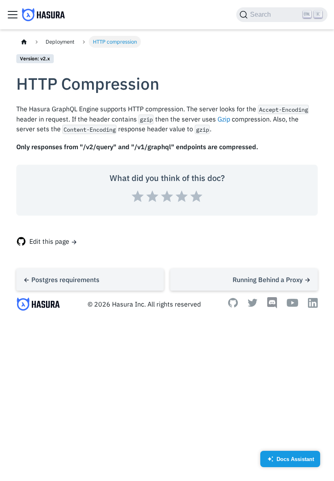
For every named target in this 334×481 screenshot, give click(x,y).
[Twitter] (252, 304)
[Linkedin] (313, 305)
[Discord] (272, 306)
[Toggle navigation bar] (13, 15)
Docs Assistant (290, 461)
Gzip (224, 119)
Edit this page (49, 241)
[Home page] (24, 42)
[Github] (233, 305)
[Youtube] (292, 304)
